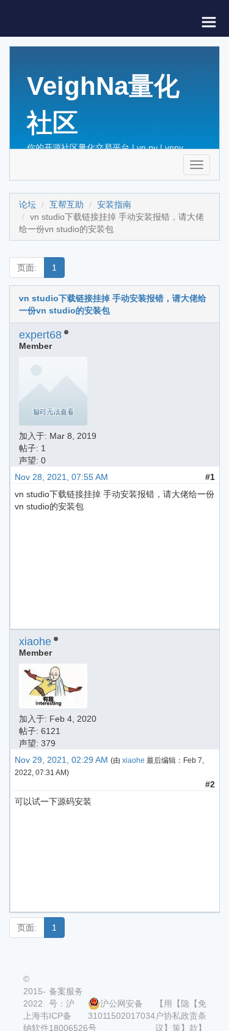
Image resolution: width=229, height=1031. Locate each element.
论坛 (27, 204)
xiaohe (35, 641)
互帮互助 (66, 204)
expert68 (40, 335)
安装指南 (114, 204)
